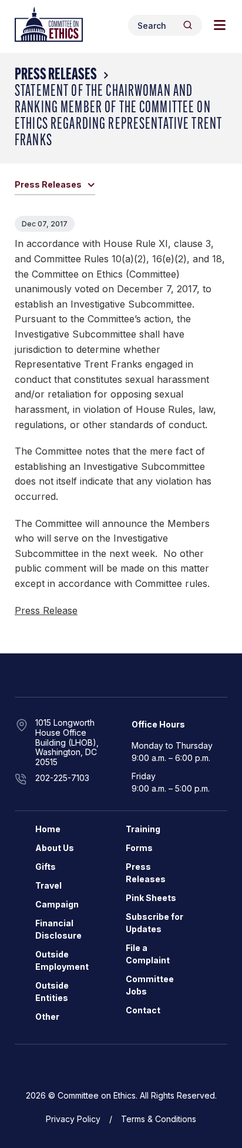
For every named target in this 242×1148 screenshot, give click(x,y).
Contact (143, 1010)
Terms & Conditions (158, 1119)
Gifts (45, 867)
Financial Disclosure (58, 929)
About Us (54, 848)
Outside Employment (62, 960)
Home (47, 829)
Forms (139, 848)
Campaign (57, 904)
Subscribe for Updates (154, 923)
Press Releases (56, 75)
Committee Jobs (150, 985)
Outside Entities (52, 991)
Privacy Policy (73, 1119)
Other (47, 1017)
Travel (48, 885)
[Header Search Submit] (187, 25)
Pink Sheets (151, 898)
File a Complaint (148, 954)
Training (143, 829)
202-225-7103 (62, 778)
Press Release (46, 610)
